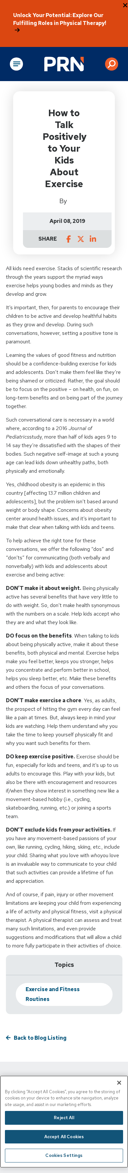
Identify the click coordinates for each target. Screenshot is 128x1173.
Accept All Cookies (64, 1137)
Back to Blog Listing (40, 1037)
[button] (111, 64)
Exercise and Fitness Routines (53, 994)
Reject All (64, 1117)
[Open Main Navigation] (16, 64)
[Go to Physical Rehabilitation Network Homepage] (64, 64)
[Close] (119, 1082)
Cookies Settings (63, 1155)
